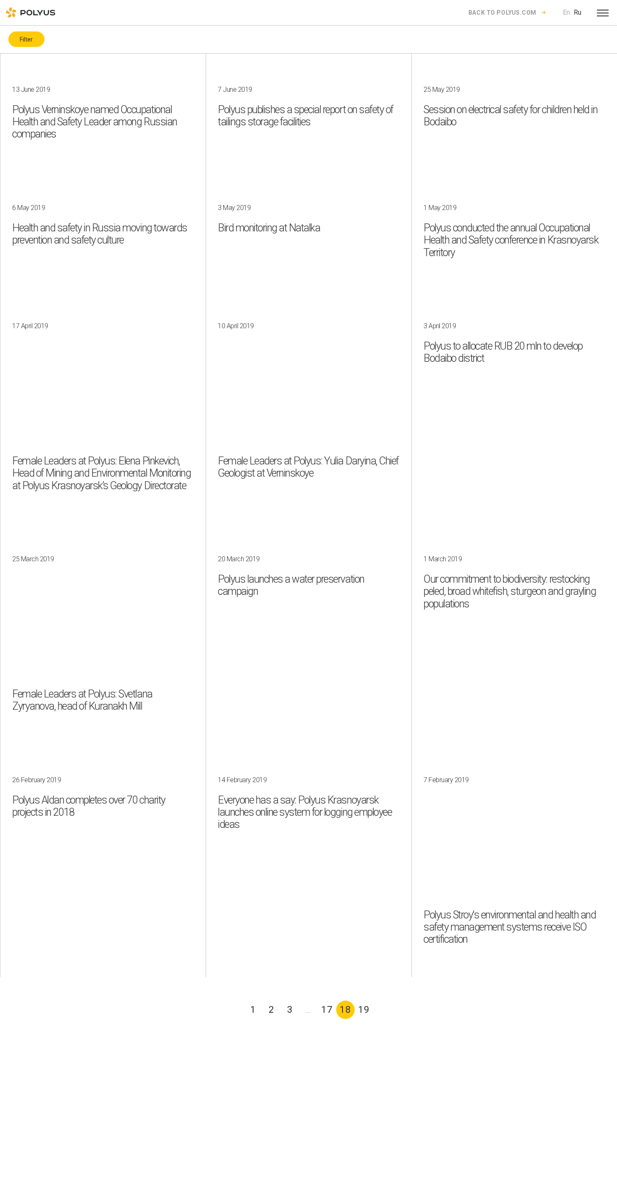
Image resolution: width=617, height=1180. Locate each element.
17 (327, 1009)
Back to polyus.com (502, 13)
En (566, 12)
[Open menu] (602, 12)
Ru (577, 12)
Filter (26, 39)
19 (364, 1009)
